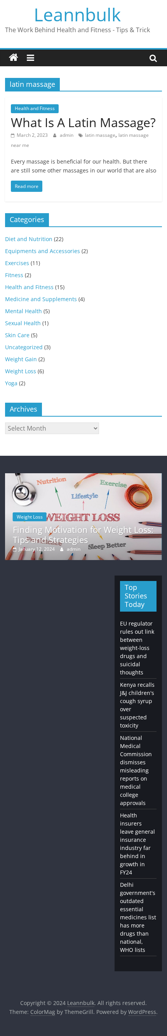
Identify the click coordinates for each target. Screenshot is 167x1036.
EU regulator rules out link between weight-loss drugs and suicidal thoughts (137, 648)
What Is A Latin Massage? (83, 122)
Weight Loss (20, 371)
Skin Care (17, 335)
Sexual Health (23, 323)
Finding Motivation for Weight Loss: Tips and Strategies (83, 534)
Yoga (11, 383)
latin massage (100, 135)
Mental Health (23, 311)
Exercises (17, 263)
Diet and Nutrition (28, 239)
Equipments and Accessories (42, 251)
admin (67, 135)
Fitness (14, 275)
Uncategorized (24, 347)
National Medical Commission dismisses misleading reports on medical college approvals (136, 770)
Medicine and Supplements (41, 299)
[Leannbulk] (13, 58)
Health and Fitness (35, 108)
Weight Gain (21, 359)
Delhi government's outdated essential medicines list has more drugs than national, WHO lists (138, 917)
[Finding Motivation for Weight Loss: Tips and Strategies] (83, 477)
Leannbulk (77, 14)
